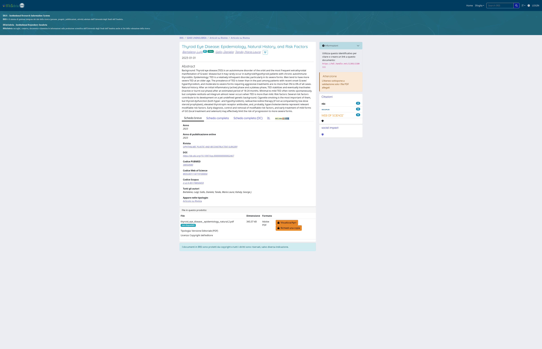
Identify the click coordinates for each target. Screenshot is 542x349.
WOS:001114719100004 (195, 173)
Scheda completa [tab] (217, 118)
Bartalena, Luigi (192, 52)
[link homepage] (15, 5)
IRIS (182, 37)
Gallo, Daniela (224, 52)
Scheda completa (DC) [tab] (248, 118)
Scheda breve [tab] (193, 118)
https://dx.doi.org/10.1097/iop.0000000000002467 (208, 155)
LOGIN (535, 5)
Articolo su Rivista (240, 37)
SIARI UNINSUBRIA (196, 37)
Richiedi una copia (289, 228)
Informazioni (331, 45)
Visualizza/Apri (287, 222)
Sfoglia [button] (478, 5)
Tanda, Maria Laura (247, 52)
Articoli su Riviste (219, 37)
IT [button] (523, 5)
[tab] (269, 118)
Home (469, 5)
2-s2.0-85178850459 (193, 183)
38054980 (188, 164)
